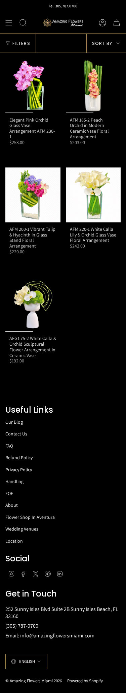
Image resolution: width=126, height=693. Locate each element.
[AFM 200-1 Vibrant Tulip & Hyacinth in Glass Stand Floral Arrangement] (32, 194)
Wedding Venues (21, 529)
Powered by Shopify (85, 681)
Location (14, 541)
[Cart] (117, 22)
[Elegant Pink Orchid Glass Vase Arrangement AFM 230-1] (32, 85)
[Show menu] (8, 22)
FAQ (9, 446)
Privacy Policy (18, 470)
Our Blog (14, 422)
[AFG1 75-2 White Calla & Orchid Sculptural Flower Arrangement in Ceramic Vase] (32, 304)
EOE (9, 493)
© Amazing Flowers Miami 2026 (33, 681)
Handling (14, 481)
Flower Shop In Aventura (30, 517)
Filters (21, 43)
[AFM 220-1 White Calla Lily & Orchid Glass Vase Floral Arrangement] (93, 194)
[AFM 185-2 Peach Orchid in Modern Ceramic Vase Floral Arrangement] (93, 85)
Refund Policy (19, 458)
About (11, 505)
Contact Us (16, 434)
